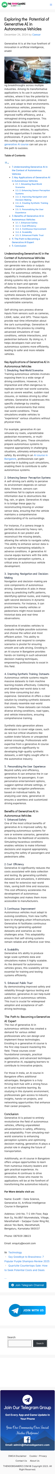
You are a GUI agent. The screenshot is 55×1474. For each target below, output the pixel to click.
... (5, 1277)
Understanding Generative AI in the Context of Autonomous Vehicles (30, 170)
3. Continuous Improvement (33, 229)
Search (11, 1337)
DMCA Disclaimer (17, 1456)
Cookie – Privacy (38, 1456)
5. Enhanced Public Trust (32, 235)
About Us (34, 1460)
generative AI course (16, 144)
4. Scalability (26, 232)
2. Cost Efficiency (28, 226)
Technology (15, 1252)
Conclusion (20, 245)
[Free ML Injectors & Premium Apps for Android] (13, 4)
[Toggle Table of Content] (6, 163)
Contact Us (21, 1460)
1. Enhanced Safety (28, 223)
